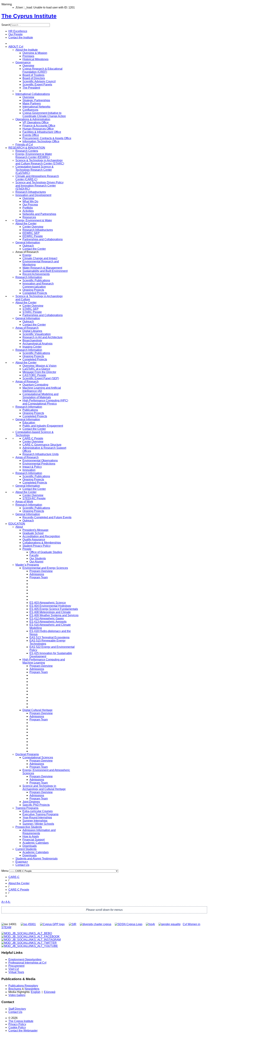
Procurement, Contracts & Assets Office (46, 138)
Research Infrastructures (30, 191)
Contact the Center (34, 248)
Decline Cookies (52, 49)
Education (28, 422)
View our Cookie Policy (39, 40)
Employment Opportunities (24, 959)
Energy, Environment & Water (33, 220)
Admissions (36, 574)
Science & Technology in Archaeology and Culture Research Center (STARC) (39, 162)
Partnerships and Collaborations (42, 239)
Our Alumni (36, 561)
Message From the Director (39, 372)
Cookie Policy (17, 1027)
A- (9, 901)
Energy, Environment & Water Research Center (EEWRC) (33, 156)
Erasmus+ (21, 861)
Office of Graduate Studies (45, 552)
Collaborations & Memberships (41, 542)
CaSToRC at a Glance (36, 368)
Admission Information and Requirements (39, 832)
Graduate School (33, 533)
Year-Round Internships (37, 817)
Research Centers (26, 150)
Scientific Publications (36, 280)
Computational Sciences (37, 757)
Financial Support (33, 839)
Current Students (26, 849)
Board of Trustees (33, 75)
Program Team (38, 577)
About (19, 526)
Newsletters (32, 988)
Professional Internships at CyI (27, 962)
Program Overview (41, 571)
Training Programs (26, 808)
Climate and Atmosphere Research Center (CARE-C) (37, 178)
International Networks (36, 106)
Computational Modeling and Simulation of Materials (40, 396)
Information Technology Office (40, 141)
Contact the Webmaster (23, 1030)
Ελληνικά (49, 991)
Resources (29, 217)
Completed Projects (34, 293)
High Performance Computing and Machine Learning (43, 661)
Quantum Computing (35, 384)
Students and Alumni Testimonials (36, 858)
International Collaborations (32, 93)
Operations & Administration (32, 119)
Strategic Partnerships (36, 100)
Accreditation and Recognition (41, 536)
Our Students (37, 558)
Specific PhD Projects (36, 804)
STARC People (32, 311)
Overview (28, 65)
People (26, 548)
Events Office (30, 135)
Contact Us (22, 864)
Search (5, 24)
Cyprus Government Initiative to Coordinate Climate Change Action (44, 114)
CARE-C (13, 876)
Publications (30, 409)
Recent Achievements (36, 274)
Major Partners (31, 103)
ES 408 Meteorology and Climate (50, 612)
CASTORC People (34, 375)
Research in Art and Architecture (42, 337)
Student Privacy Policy (36, 545)
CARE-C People (32, 438)
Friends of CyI (24, 144)
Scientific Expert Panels (37, 84)
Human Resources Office (38, 128)
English (35, 991)
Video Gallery (16, 995)
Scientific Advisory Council (39, 81)
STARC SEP (30, 308)
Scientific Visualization (36, 334)
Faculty (34, 555)
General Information (27, 242)
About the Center (26, 223)
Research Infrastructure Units (40, 454)
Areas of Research (27, 327)
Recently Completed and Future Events (46, 517)
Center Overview (32, 226)
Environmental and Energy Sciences (45, 567)
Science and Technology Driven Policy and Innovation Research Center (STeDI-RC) (39, 185)
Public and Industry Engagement (42, 425)
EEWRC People (32, 236)
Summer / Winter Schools (38, 823)
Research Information (28, 277)
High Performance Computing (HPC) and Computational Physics (45, 402)
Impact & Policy (32, 466)
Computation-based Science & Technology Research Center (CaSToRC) (34, 169)
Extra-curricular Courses (37, 811)
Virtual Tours (16, 972)
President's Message (35, 529)
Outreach (28, 245)
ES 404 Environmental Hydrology (50, 605)
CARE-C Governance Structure (41, 444)
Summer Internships (34, 820)
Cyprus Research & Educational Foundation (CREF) (42, 70)
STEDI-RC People (34, 498)
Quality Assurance (33, 539)
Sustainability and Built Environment (45, 270)
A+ (3, 901)
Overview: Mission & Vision (39, 365)
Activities (28, 210)
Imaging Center (32, 346)
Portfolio (27, 207)
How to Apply (30, 836)
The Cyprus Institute (20, 1021)
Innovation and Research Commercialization (38, 285)
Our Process (30, 204)
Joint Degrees (31, 801)
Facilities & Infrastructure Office (41, 131)
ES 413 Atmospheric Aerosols (48, 621)
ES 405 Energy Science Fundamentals (53, 608)
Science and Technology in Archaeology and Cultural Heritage (44, 787)
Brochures (14, 988)
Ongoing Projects (33, 289)
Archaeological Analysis (37, 343)
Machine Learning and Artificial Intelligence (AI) (41, 389)
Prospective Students (28, 826)
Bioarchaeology (32, 340)
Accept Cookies (27, 49)
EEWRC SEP (31, 233)
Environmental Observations (40, 460)
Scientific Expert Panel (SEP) (40, 378)
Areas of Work (24, 501)
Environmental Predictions (38, 463)
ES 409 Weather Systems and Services (53, 615)
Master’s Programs (27, 564)
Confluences (30, 109)
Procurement (16, 965)
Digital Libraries (32, 330)
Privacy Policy (17, 1024)
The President (31, 87)
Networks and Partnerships (39, 214)
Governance (23, 62)
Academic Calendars (35, 842)
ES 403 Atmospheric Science (47, 602)
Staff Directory (17, 1008)
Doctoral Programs (27, 754)
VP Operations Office (35, 122)
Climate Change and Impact (39, 258)
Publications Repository (23, 985)
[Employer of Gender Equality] (169, 924)
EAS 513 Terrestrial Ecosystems (49, 637)
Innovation (28, 469)
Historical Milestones (35, 59)
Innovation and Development (33, 195)
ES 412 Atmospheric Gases (46, 618)
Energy (26, 255)
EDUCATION (16, 523)
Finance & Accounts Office (38, 125)
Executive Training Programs (40, 814)
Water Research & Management (42, 267)
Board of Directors (33, 78)
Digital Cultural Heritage (37, 710)
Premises (28, 56)
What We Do (30, 201)
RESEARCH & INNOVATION (26, 147)
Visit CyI (13, 968)
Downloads (29, 845)
